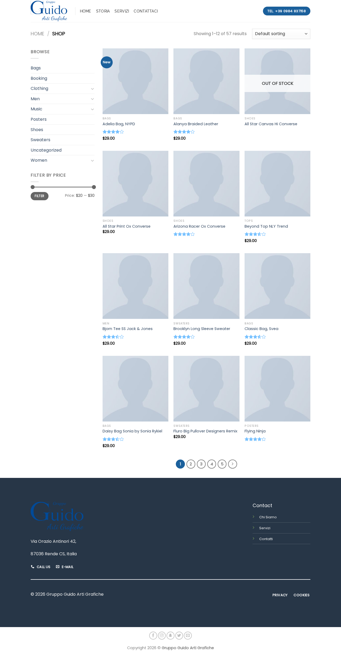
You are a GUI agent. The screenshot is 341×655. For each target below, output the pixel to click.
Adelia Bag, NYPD (119, 124)
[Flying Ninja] (277, 389)
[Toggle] (92, 88)
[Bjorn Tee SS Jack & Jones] (135, 286)
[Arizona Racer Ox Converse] (206, 183)
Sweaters (40, 140)
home (85, 11)
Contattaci (146, 11)
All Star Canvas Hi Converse (271, 124)
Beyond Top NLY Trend (266, 226)
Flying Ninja (255, 431)
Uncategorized (46, 150)
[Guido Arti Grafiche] (49, 11)
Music (36, 109)
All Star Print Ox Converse (127, 226)
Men (35, 99)
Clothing (39, 88)
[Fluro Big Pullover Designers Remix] (206, 389)
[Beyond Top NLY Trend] (277, 183)
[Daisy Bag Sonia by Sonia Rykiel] (135, 389)
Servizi (122, 11)
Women (39, 160)
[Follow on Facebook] (153, 636)
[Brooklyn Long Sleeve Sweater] (206, 286)
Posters (39, 119)
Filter (39, 196)
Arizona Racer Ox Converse (199, 226)
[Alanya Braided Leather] (206, 81)
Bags (36, 68)
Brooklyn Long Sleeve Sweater (201, 328)
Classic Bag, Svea (261, 328)
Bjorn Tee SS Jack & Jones (128, 328)
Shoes (37, 130)
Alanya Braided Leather (195, 124)
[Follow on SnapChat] (170, 636)
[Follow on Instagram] (162, 636)
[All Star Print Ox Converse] (135, 183)
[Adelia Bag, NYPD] (135, 81)
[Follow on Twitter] (179, 636)
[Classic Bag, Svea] (277, 286)
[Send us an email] (188, 636)
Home (37, 33)
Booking (39, 78)
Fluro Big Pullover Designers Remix (205, 431)
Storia (103, 11)
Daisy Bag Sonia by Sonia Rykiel (132, 431)
